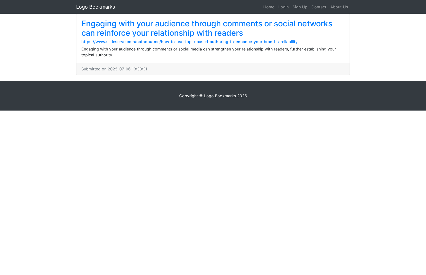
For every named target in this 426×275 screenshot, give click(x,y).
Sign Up (300, 6)
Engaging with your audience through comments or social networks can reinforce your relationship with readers (206, 28)
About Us (339, 6)
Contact (318, 6)
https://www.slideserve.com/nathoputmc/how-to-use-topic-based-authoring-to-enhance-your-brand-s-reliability (189, 41)
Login (283, 6)
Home (268, 6)
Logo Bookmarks (95, 7)
